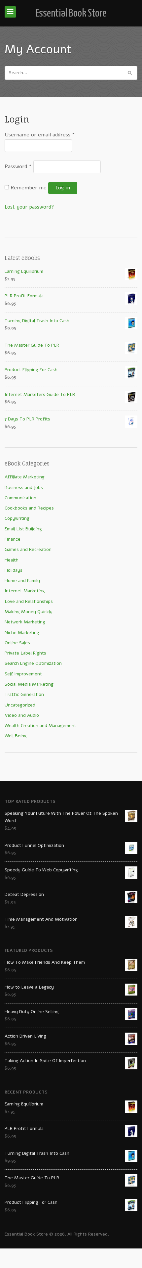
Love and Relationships (29, 601)
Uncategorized (20, 705)
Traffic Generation (24, 694)
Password (18, 166)
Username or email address (40, 134)
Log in (62, 187)
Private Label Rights (25, 653)
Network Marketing (25, 622)
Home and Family (22, 580)
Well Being (16, 736)
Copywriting (17, 518)
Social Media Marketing (29, 684)
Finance (12, 539)
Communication (20, 498)
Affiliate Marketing (25, 477)
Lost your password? (29, 207)
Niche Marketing (22, 632)
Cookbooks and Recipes (29, 508)
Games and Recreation (28, 549)
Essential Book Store (71, 13)
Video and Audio (22, 715)
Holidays (13, 570)
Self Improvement (23, 674)
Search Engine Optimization (33, 663)
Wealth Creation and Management (40, 725)
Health (11, 560)
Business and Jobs (24, 487)
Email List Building (23, 529)
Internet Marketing (25, 591)
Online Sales (17, 643)
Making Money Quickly (29, 612)
